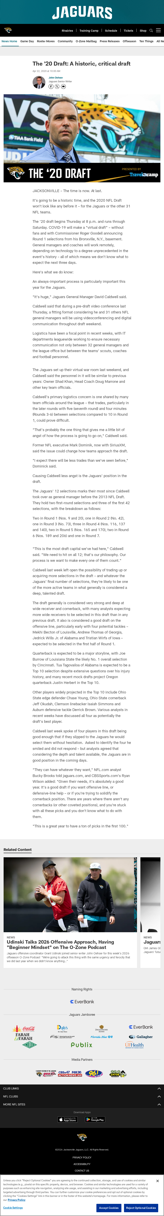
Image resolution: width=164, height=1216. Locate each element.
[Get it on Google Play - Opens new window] (95, 1121)
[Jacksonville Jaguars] (82, 1138)
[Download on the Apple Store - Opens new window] (68, 1120)
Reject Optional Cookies (141, 1207)
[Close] (157, 1181)
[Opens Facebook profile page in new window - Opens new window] (51, 86)
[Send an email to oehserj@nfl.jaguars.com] (63, 86)
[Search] (151, 30)
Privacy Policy (82, 1157)
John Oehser (56, 77)
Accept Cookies (109, 1207)
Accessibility (82, 1164)
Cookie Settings (13, 1207)
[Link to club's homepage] (8, 29)
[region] (82, 1195)
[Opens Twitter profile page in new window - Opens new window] (57, 86)
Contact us (82, 1170)
